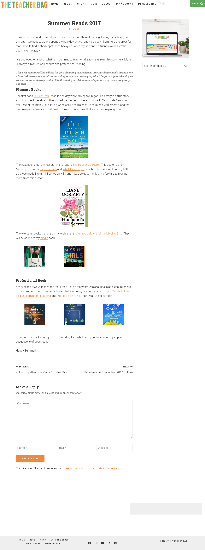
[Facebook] (89, 543)
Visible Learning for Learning (33, 295)
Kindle (44, 238)
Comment (24, 403)
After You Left (83, 233)
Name (22, 447)
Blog (32, 540)
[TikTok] (109, 543)
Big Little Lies (48, 169)
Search (186, 66)
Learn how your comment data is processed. (92, 468)
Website (103, 447)
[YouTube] (102, 543)
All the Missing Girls (110, 233)
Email (62, 447)
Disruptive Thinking (68, 295)
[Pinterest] (115, 543)
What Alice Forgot (73, 169)
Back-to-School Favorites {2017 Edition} (108, 369)
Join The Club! (101, 4)
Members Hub (147, 4)
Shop (43, 540)
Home (55, 4)
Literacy (74, 29)
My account (124, 4)
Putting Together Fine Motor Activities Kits (41, 369)
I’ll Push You (41, 96)
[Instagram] (96, 543)
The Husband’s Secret (86, 164)
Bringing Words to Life (115, 291)
